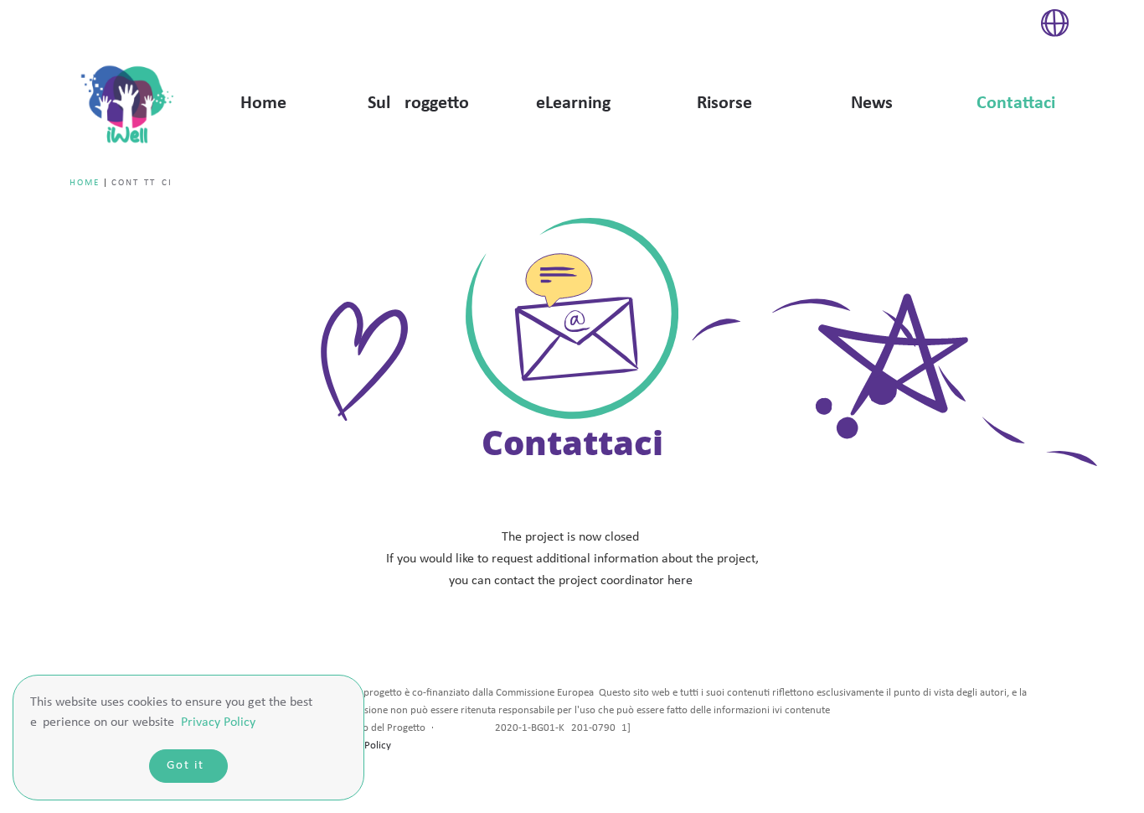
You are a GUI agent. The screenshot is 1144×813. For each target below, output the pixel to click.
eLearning (573, 103)
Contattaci (1016, 103)
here (680, 581)
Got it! (188, 765)
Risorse (724, 103)
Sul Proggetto (418, 103)
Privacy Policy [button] (218, 722)
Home (263, 103)
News (872, 103)
